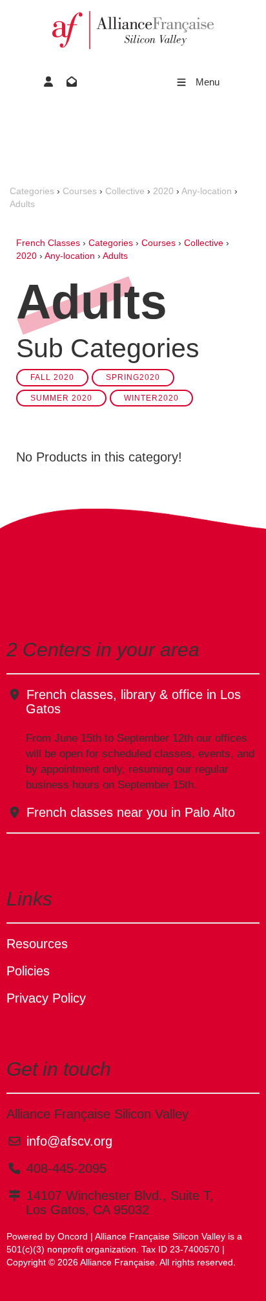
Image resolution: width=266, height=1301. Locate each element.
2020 (163, 191)
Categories (32, 191)
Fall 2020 (52, 377)
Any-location (206, 191)
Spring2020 (133, 377)
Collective (125, 191)
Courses (80, 191)
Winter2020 (151, 398)
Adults (22, 204)
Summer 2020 (61, 398)
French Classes (48, 243)
